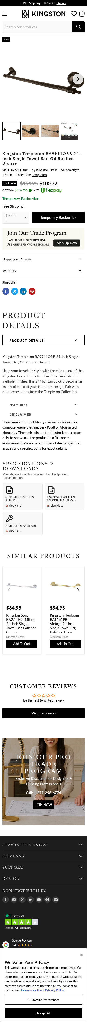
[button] (43, 340)
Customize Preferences (43, 1000)
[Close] (81, 955)
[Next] (78, 78)
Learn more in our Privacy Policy (42, 990)
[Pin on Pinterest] (32, 291)
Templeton (39, 175)
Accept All (43, 1013)
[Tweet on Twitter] (14, 291)
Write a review (43, 713)
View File (15, 505)
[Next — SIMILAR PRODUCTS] (78, 590)
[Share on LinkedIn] (23, 291)
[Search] (78, 26)
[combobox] (37, 26)
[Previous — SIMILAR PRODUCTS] (9, 590)
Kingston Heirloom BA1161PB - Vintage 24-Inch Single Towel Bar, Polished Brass (64, 623)
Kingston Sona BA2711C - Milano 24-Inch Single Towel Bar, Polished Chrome (21, 623)
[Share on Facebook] (5, 291)
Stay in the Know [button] (24, 845)
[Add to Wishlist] (81, 40)
